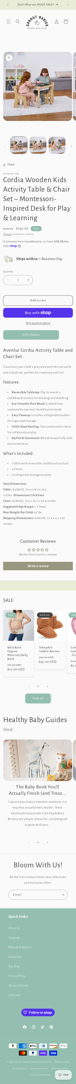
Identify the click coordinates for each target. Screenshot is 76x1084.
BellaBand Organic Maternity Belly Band (17, 653)
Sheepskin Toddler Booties (49, 649)
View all (38, 698)
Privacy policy (19, 1068)
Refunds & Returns (19, 947)
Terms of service (39, 1068)
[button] (8, 21)
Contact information (40, 1075)
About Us (14, 928)
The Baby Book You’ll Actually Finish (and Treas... (37, 790)
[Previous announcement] (7, 4)
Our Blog (14, 966)
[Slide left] (4, 146)
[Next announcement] (68, 4)
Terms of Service (18, 985)
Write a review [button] (38, 566)
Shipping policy (59, 1068)
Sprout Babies (22, 1062)
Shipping (7, 234)
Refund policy (62, 1062)
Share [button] (11, 164)
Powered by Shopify (40, 1062)
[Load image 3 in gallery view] (57, 145)
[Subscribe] (62, 895)
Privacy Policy (16, 976)
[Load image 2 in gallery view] (37, 145)
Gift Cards (14, 995)
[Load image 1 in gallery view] (18, 145)
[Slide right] (71, 146)
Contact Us (15, 956)
